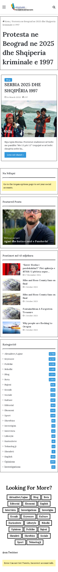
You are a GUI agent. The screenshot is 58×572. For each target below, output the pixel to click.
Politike (9, 364)
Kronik (8, 389)
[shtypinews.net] (21, 7)
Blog (8, 80)
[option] (29, 227)
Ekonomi (9, 410)
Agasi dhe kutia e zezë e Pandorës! (26, 241)
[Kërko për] (54, 8)
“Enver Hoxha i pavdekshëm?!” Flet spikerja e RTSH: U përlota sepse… (39, 268)
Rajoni (8, 384)
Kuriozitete (11, 441)
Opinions (10, 461)
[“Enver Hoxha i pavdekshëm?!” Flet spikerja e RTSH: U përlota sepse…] (11, 269)
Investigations (12, 466)
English (8, 456)
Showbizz (10, 420)
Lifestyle (9, 436)
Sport (8, 415)
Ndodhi (8, 369)
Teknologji (10, 446)
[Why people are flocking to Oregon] (11, 328)
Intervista (10, 431)
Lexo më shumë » (15, 154)
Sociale (8, 395)
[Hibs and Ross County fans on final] (11, 285)
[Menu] (4, 8)
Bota (7, 379)
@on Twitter (10, 552)
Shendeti (9, 451)
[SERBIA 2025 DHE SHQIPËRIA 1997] (29, 118)
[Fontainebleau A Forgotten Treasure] (11, 313)
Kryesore (9, 359)
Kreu (7, 21)
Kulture (8, 400)
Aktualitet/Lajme (14, 353)
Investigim (10, 425)
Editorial (9, 405)
